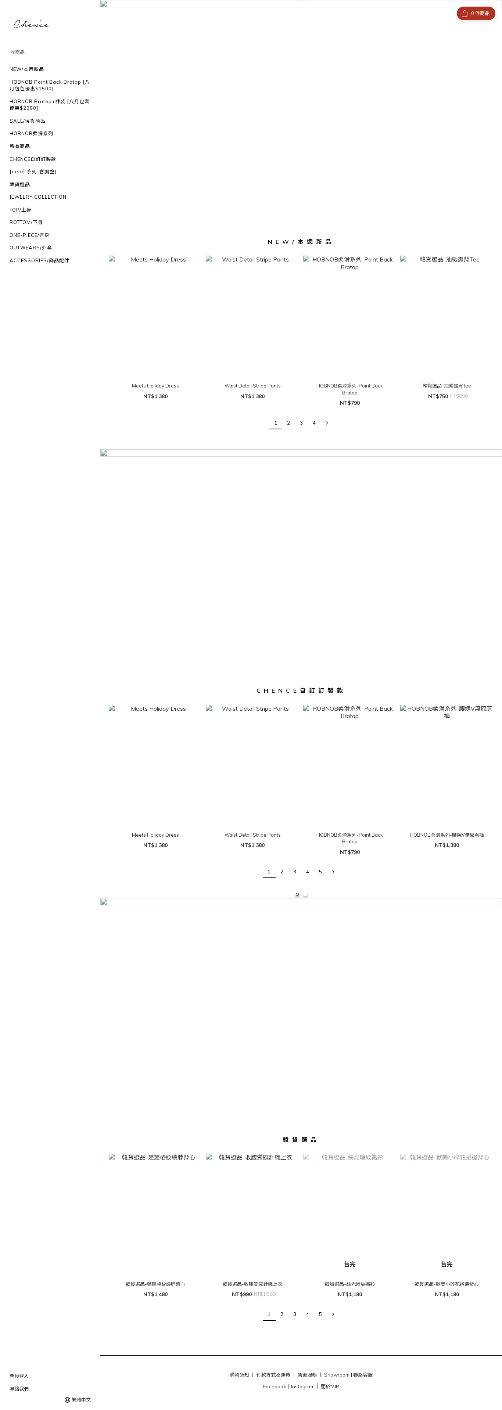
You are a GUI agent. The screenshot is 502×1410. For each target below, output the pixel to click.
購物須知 (239, 1375)
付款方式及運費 (273, 1375)
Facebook (274, 1386)
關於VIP (329, 1386)
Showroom (337, 1375)
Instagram (303, 1386)
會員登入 (19, 1376)
